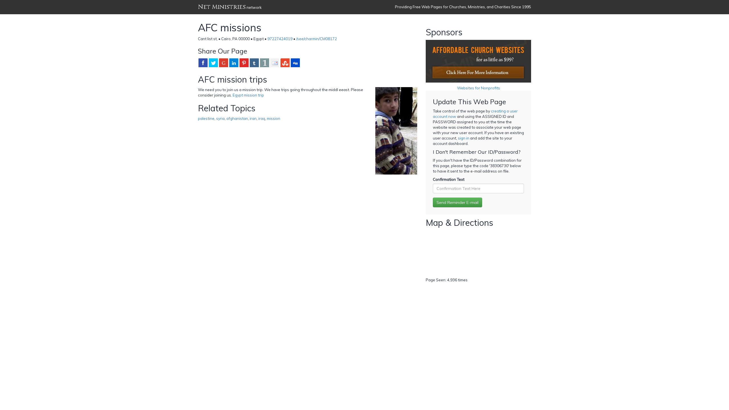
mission (273, 118)
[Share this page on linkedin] (233, 62)
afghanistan (237, 118)
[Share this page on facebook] (203, 62)
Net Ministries (222, 7)
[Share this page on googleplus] (223, 62)
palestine (206, 118)
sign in (463, 138)
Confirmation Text (448, 179)
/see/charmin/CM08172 (316, 38)
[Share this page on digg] (295, 62)
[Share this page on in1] (264, 62)
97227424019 (279, 38)
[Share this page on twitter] (213, 62)
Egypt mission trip (248, 95)
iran (253, 118)
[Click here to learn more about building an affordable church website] (478, 61)
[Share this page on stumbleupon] (285, 62)
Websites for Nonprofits (478, 88)
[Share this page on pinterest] (244, 62)
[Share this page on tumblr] (254, 62)
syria (220, 118)
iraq (261, 118)
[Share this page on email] (274, 62)
